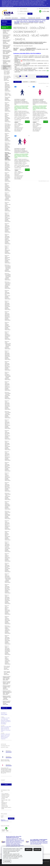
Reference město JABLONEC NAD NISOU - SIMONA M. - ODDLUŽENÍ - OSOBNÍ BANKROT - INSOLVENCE (8, 355)
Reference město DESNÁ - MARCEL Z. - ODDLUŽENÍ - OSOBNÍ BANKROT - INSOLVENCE (8, 285)
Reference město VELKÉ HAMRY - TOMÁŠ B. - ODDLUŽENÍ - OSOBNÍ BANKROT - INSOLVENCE (8, 629)
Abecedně (33, 81)
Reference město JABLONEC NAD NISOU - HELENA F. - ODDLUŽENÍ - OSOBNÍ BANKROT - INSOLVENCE (8, 588)
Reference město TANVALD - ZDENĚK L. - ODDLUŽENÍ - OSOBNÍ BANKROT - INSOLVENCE (8, 326)
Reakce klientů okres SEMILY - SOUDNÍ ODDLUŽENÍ (7, 668)
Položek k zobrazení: (42, 76)
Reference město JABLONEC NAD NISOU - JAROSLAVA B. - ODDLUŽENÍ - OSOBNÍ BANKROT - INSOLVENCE (8, 578)
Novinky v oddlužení (4, 713)
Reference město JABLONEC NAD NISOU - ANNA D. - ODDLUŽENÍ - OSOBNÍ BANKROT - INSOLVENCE (8, 445)
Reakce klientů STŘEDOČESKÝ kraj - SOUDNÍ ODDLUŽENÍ (6, 678)
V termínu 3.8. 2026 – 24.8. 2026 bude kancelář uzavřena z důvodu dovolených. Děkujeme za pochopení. (6, 721)
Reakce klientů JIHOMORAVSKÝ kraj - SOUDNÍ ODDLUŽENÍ (6, 47)
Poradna (23, 18)
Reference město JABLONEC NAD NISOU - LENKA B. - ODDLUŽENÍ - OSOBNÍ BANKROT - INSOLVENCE (8, 107)
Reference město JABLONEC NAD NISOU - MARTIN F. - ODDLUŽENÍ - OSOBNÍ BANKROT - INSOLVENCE (8, 487)
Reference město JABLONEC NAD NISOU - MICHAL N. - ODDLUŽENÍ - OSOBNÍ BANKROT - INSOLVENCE (8, 639)
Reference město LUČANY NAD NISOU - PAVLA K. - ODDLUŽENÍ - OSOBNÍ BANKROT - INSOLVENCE (8, 206)
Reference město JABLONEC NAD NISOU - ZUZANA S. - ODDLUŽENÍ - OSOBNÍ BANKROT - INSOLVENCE (8, 166)
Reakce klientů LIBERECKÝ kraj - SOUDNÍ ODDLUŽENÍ (7, 67)
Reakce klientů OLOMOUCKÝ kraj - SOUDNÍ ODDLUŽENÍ (6, 37)
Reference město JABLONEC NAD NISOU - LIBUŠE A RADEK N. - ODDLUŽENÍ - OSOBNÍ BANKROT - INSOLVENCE (8, 239)
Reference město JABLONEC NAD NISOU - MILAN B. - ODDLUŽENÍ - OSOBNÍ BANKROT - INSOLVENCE (8, 366)
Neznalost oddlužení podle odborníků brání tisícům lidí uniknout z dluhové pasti (6, 729)
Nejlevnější (17, 81)
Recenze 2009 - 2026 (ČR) (34, 18)
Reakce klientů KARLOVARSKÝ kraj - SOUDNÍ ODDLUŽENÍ (6, 57)
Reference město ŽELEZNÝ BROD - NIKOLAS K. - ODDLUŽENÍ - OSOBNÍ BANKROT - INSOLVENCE (8, 610)
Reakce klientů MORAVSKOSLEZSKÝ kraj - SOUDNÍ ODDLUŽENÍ (7, 693)
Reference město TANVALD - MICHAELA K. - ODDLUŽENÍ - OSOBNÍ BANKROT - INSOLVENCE (8, 335)
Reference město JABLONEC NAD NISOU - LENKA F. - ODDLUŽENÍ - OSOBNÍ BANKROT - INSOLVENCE (8, 386)
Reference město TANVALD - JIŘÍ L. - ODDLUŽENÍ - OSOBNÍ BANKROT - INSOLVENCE (8, 249)
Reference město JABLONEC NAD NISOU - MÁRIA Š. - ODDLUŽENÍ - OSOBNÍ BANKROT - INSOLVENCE (8, 228)
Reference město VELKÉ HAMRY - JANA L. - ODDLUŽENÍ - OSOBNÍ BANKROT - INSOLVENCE (8, 97)
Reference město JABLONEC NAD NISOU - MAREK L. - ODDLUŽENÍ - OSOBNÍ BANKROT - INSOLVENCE (8, 466)
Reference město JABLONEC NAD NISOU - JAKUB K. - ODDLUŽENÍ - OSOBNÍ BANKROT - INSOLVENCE (8, 567)
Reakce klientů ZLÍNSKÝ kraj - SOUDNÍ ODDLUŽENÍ (6, 31)
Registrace (46, 8)
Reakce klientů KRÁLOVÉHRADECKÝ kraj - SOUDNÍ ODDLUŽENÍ (7, 52)
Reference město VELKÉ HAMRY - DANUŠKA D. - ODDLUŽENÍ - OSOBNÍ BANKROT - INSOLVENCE (8, 515)
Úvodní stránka (2, 18)
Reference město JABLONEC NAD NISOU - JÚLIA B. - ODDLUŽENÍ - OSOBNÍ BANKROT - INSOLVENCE (8, 435)
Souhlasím (37, 849)
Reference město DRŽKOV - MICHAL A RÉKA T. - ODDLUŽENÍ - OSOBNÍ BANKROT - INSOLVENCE (8, 535)
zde (21, 60)
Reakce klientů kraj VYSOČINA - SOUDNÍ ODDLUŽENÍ (6, 703)
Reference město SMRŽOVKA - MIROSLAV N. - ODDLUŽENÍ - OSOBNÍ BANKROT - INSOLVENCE (8, 196)
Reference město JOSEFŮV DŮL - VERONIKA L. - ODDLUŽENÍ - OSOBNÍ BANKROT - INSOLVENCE (8, 345)
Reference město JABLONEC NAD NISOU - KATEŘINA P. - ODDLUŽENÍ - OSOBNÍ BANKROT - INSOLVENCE (8, 650)
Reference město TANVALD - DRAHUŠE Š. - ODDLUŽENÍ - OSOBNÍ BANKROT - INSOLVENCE (8, 505)
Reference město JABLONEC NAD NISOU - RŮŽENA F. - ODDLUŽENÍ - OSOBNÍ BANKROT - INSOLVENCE (8, 305)
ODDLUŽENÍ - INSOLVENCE (11, 18)
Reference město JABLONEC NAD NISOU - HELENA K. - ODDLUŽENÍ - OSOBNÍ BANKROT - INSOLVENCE (8, 599)
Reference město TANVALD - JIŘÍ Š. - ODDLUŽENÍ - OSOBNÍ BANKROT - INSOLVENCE (8, 137)
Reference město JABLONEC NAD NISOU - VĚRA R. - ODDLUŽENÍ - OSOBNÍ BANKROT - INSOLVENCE (8, 424)
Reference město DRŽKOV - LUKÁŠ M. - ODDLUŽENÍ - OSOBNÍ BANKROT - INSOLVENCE (8, 660)
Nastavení (7, 861)
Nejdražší (25, 81)
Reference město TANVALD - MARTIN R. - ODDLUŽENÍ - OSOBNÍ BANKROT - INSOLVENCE (8, 620)
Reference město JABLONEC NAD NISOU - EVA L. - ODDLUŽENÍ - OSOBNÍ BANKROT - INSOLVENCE (8, 294)
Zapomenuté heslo (4, 820)
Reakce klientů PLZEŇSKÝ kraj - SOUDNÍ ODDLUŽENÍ (6, 687)
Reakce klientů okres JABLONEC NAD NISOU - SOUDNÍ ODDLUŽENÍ (7, 78)
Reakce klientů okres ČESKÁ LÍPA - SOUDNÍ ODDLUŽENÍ (7, 72)
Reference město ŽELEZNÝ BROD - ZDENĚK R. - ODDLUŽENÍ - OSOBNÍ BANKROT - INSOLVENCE (8, 117)
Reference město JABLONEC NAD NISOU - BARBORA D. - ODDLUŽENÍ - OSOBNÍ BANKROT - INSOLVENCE (8, 86)
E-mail (2, 815)
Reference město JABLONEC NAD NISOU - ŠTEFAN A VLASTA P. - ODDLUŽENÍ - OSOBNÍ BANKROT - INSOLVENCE (8, 546)
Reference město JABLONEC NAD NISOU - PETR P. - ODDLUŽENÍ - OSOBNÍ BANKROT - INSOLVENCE (8, 456)
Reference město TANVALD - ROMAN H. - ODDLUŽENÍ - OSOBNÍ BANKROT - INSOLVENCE (8, 187)
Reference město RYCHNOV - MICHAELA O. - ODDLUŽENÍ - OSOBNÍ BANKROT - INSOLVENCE (8, 376)
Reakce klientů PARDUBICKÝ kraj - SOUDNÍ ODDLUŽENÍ (7, 698)
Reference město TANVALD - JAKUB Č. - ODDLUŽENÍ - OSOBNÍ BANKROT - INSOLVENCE (8, 476)
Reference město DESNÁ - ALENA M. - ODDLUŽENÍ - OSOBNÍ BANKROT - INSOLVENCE (8, 395)
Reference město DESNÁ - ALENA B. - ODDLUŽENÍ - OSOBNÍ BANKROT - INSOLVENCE (8, 414)
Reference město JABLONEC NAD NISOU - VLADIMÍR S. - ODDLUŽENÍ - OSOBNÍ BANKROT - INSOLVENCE (8, 177)
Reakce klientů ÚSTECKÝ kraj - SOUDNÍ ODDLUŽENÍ (6, 42)
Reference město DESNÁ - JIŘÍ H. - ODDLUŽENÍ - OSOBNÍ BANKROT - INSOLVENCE (8, 496)
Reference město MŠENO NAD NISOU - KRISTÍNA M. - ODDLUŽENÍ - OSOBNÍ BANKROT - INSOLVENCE (8, 127)
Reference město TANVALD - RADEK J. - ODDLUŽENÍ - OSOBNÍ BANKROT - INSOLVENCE (8, 557)
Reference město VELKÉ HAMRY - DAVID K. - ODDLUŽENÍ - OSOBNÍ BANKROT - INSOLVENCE (8, 156)
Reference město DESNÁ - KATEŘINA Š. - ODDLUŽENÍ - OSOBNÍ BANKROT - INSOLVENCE (8, 268)
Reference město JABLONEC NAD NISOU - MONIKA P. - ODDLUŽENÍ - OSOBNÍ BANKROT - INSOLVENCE (8, 316)
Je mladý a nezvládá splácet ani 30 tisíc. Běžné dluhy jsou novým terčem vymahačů (5, 736)
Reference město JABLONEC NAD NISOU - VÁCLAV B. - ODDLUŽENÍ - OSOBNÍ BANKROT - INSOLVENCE (8, 405)
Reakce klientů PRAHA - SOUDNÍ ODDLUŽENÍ (6, 682)
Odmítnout (29, 849)
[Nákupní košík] (6, 828)
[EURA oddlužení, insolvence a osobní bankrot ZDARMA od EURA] (9, 12)
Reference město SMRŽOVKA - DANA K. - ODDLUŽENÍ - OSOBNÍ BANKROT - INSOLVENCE (8, 259)
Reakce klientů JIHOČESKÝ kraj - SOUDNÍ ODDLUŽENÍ (7, 62)
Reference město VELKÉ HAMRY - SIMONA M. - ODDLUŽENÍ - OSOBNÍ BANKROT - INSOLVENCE (8, 146)
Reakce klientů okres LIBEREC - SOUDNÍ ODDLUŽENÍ (7, 673)
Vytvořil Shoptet (46, 861)
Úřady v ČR (4, 708)
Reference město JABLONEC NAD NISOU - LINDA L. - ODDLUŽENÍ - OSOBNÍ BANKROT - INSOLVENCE (8, 217)
